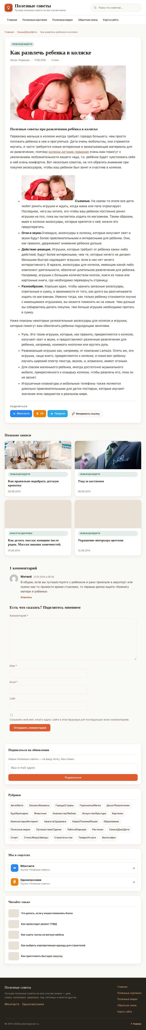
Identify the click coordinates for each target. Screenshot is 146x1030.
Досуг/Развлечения (118, 805)
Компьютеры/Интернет (24, 821)
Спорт (14, 837)
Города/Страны (65, 805)
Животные (40, 813)
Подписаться (73, 777)
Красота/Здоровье (21, 533)
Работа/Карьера (76, 829)
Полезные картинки (34, 19)
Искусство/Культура (94, 813)
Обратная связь (88, 19)
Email (14, 682)
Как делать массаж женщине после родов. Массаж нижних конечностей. (34, 542)
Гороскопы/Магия (90, 805)
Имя (13, 665)
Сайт (12, 698)
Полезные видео (62, 19)
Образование (111, 821)
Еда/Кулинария (19, 813)
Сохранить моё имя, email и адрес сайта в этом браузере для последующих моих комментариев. (69, 719)
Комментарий (19, 615)
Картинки (117, 813)
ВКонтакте (12, 1004)
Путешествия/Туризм (48, 829)
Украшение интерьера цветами (100, 540)
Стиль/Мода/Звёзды (36, 837)
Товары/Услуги (87, 837)
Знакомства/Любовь (64, 813)
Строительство (63, 837)
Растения (97, 829)
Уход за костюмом (91, 481)
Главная (12, 19)
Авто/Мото (17, 805)
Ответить (26, 597)
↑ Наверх (135, 1023)
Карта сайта (110, 19)
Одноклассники (33, 1004)
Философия (109, 837)
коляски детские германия (69, 152)
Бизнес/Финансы (39, 805)
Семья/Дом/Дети (27, 32)
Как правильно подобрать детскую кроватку (33, 483)
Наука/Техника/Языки (85, 821)
